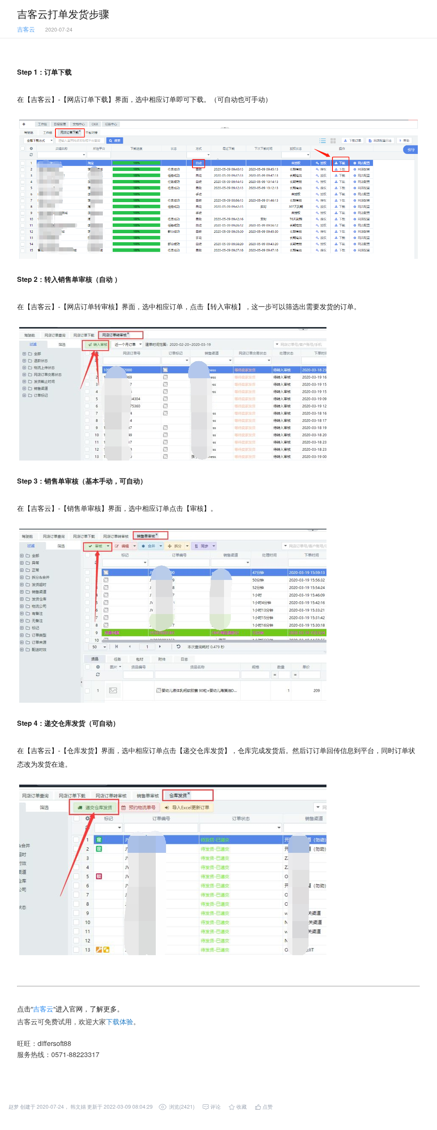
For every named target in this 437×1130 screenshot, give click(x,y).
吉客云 (43, 1009)
